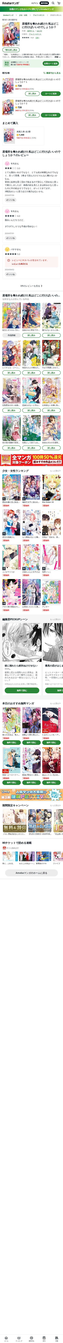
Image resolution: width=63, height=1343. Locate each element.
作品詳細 (11, 335)
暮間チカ (30, 31)
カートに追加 (51, 93)
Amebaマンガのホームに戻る (31, 872)
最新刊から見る (53, 73)
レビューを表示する (20, 264)
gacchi (39, 31)
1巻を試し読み (11, 50)
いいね (12, 200)
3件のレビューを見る (30, 285)
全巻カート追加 (50, 63)
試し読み (32, 93)
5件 (37, 37)
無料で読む (22, 690)
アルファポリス (35, 34)
